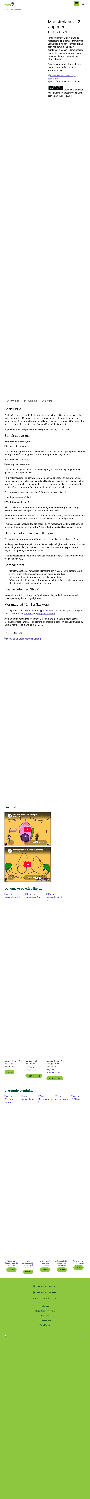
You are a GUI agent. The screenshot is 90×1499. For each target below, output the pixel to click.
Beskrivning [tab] (13, 401)
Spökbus (28, 613)
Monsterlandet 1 (51, 610)
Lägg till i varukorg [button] (34, 1076)
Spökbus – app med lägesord (78, 1262)
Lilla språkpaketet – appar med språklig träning (28, 1264)
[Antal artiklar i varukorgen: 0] (83, 3)
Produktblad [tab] (30, 401)
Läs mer (9, 1072)
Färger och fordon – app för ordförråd (11, 1263)
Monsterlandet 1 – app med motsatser (45, 1263)
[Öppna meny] (76, 3)
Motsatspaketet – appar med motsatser (62, 1263)
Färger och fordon (46, 613)
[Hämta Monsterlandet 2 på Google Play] (56, 90)
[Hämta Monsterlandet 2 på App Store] (67, 78)
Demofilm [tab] (47, 401)
